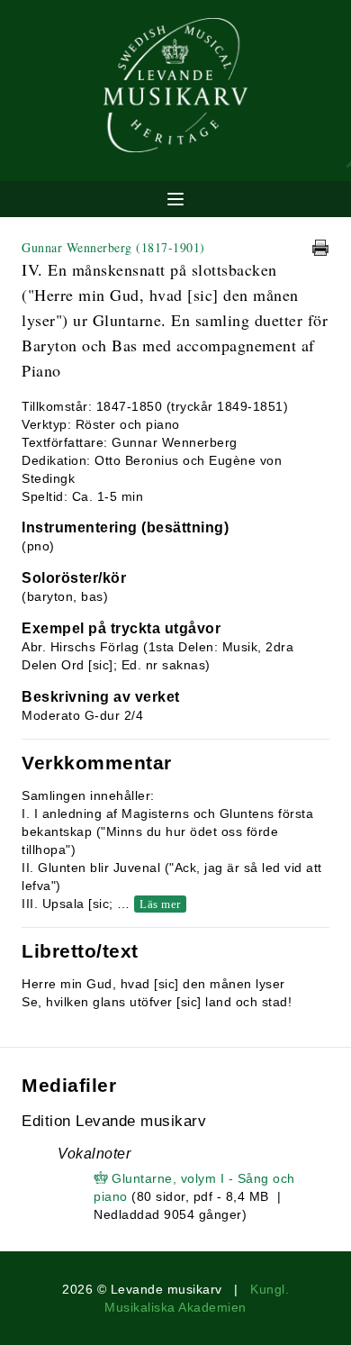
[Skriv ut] (320, 248)
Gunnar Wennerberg (113, 247)
